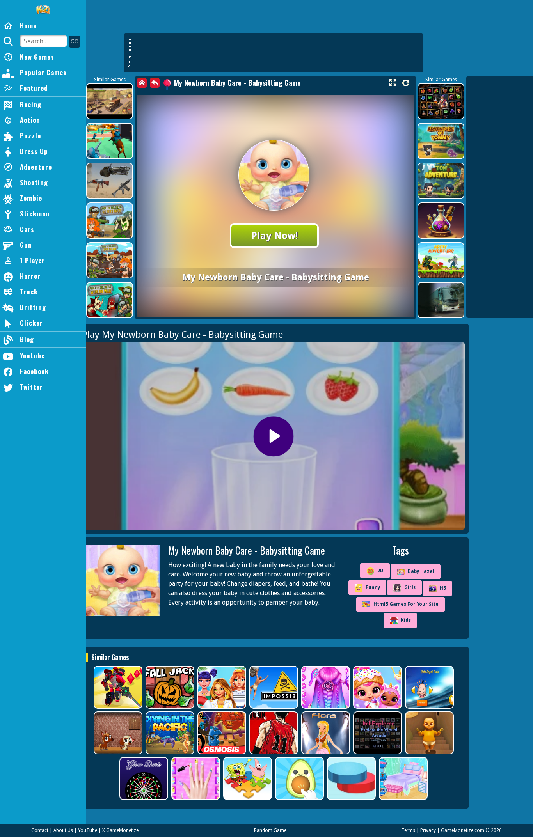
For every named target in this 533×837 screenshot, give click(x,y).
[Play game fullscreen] (392, 82)
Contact (39, 830)
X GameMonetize (120, 830)
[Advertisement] (277, 52)
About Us (63, 830)
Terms (408, 830)
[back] (155, 83)
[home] (142, 83)
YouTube (87, 830)
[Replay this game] (405, 83)
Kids (406, 620)
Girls (410, 587)
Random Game (270, 830)
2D (380, 570)
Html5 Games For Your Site (406, 604)
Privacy (428, 830)
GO (74, 41)
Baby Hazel (421, 571)
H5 (443, 588)
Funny (373, 587)
